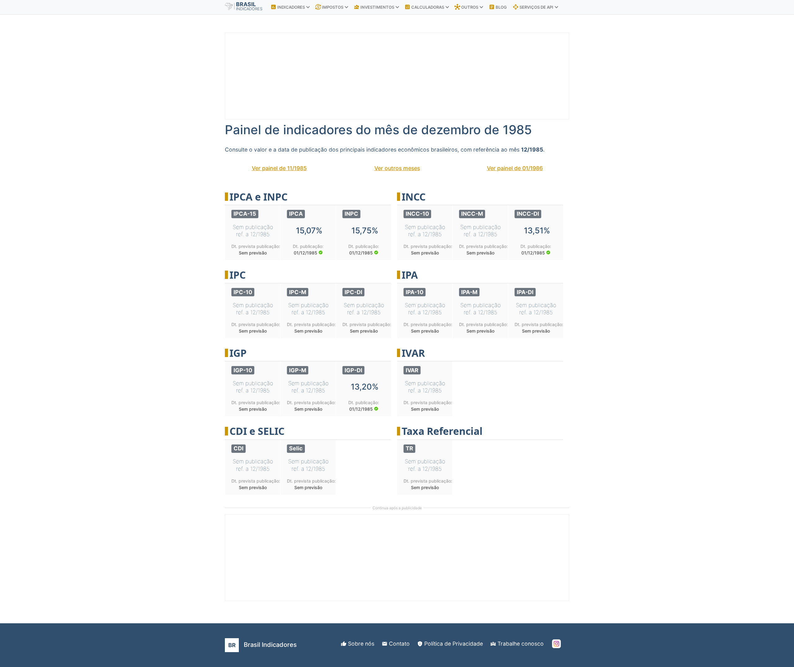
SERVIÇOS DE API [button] (533, 7)
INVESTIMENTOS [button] (374, 7)
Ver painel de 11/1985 (279, 168)
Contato (399, 643)
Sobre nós (361, 643)
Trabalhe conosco (520, 643)
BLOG (498, 7)
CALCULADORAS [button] (424, 7)
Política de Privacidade (453, 643)
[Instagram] (556, 643)
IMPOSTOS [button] (329, 7)
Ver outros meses (397, 168)
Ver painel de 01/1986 (515, 168)
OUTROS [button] (466, 7)
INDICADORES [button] (288, 7)
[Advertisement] (411, 76)
